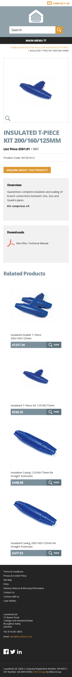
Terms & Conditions (13, 571)
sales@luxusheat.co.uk (21, 636)
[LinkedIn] (19, 651)
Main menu (34, 40)
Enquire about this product (27, 170)
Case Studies (9, 600)
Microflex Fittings (58, 47)
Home (13, 47)
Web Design (40, 671)
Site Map (7, 579)
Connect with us (11, 596)
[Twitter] (12, 651)
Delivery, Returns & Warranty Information (23, 588)
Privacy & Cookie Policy (14, 575)
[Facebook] (6, 651)
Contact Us (8, 592)
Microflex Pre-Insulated (32, 47)
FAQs (6, 584)
